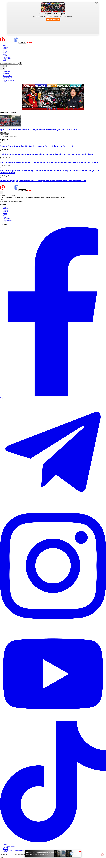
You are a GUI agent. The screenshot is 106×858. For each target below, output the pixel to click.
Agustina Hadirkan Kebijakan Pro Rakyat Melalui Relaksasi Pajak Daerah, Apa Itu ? (38, 129)
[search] (20, 63)
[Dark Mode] (2, 68)
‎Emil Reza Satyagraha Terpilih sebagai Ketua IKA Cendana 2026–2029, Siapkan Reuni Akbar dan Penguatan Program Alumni (49, 171)
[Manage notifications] (102, 854)
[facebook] (53, 396)
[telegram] (53, 504)
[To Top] (1, 192)
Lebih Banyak (4, 134)
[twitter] (1, 398)
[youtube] (53, 720)
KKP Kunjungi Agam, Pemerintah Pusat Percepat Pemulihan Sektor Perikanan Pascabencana (43, 180)
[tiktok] (53, 842)
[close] (5, 66)
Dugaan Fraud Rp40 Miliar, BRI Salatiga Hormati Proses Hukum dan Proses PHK (36, 146)
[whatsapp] (2, 398)
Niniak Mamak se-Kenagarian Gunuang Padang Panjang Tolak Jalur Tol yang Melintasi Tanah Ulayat (46, 154)
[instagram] (53, 626)
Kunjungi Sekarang (53, 19)
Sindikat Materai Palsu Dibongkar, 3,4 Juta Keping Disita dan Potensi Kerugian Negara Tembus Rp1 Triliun (49, 162)
